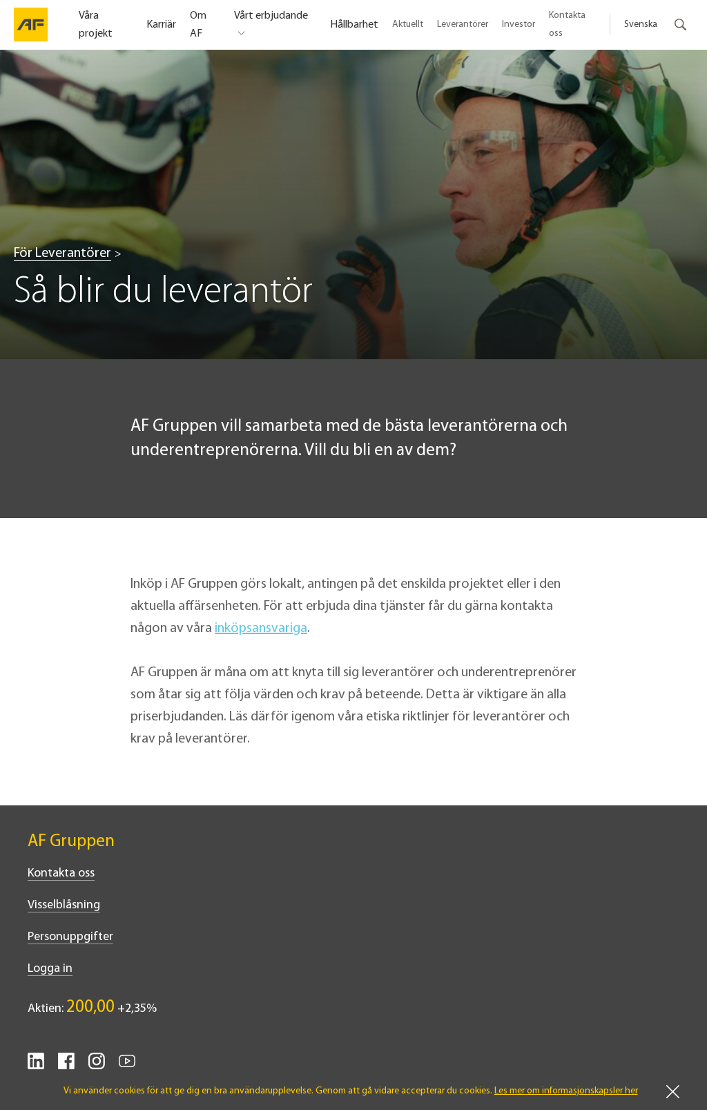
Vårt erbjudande (271, 15)
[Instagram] (96, 1066)
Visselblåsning (64, 905)
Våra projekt (96, 24)
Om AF (198, 24)
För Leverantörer (62, 253)
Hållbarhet (354, 24)
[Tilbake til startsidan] (31, 25)
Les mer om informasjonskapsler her (566, 1091)
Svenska (640, 24)
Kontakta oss (567, 24)
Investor (518, 24)
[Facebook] (66, 1066)
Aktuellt (407, 24)
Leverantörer (462, 24)
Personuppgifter (70, 937)
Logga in (50, 969)
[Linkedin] (36, 1066)
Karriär (161, 24)
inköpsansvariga (261, 628)
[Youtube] (127, 1066)
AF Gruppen (71, 841)
